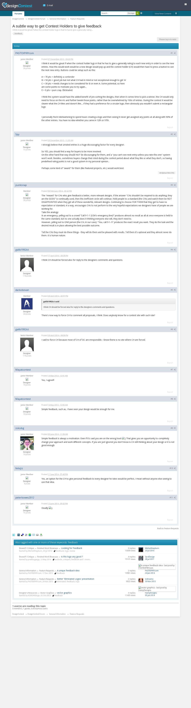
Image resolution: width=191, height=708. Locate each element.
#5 (172, 290)
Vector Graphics (47, 593)
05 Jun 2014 (150, 595)
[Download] (41, 534)
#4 (172, 249)
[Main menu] (186, 5)
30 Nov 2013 (150, 581)
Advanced (141, 13)
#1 (172, 53)
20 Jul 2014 (149, 550)
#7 (172, 369)
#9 (172, 428)
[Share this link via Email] (33, 534)
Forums (18, 13)
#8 (172, 399)
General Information (27, 570)
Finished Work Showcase (47, 548)
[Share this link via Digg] (18, 534)
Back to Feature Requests (168, 528)
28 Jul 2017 (149, 559)
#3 (172, 185)
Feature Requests (46, 570)
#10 (171, 468)
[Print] (37, 534)
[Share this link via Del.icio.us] (22, 534)
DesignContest (17, 5)
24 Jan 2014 (150, 573)
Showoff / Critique (26, 548)
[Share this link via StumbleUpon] (30, 534)
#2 (172, 134)
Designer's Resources (28, 593)
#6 (172, 329)
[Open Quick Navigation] (176, 13)
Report (170, 127)
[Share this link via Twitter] (13, 534)
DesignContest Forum (36, 614)
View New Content (163, 13)
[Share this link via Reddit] (26, 534)
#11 (171, 497)
